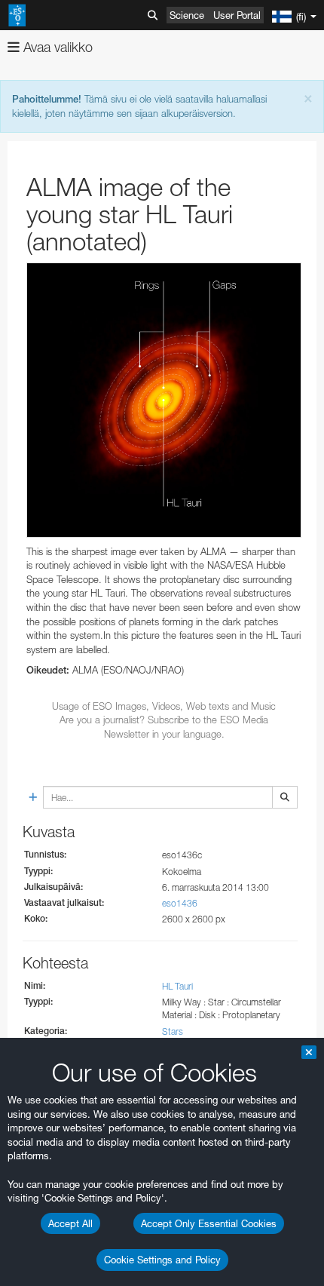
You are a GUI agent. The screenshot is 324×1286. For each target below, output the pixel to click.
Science (187, 15)
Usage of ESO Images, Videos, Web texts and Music (164, 706)
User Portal (237, 15)
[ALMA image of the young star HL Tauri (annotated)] (164, 400)
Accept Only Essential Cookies (209, 1223)
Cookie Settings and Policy (162, 1260)
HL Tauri (177, 986)
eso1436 (179, 903)
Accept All (70, 1223)
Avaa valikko (56, 47)
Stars (172, 1031)
